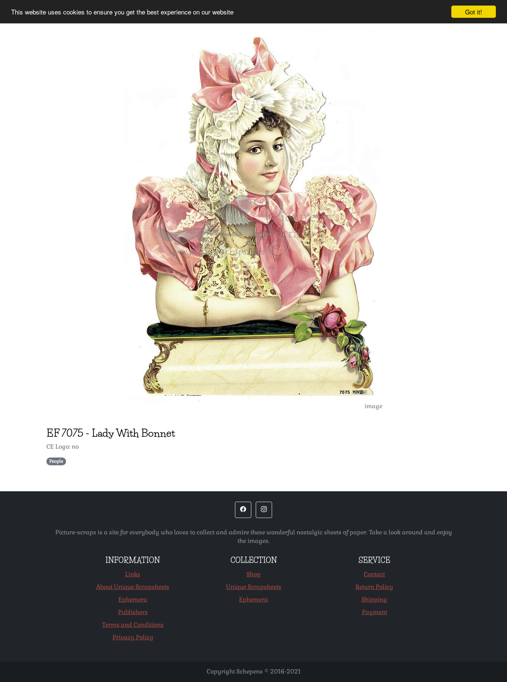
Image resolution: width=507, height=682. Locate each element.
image (373, 406)
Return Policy (374, 587)
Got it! (473, 11)
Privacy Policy (132, 637)
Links (132, 574)
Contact (374, 574)
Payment (374, 612)
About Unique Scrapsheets (132, 587)
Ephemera (132, 599)
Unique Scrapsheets (253, 587)
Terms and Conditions (133, 625)
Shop (253, 574)
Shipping (374, 599)
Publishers (133, 612)
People (56, 461)
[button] (243, 510)
